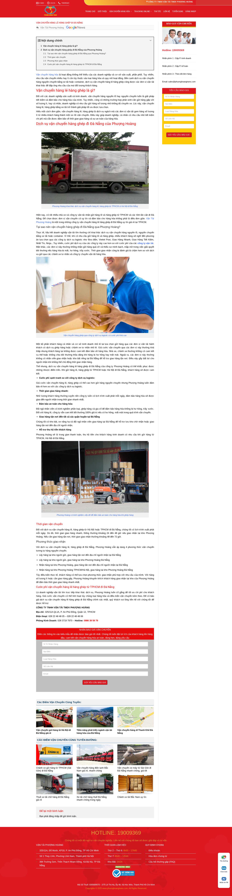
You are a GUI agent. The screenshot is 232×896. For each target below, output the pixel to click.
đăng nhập (54, 816)
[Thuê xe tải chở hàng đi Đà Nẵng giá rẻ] (54, 784)
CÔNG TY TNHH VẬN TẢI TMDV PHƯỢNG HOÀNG (170, 2)
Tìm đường (224, 861)
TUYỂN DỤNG (177, 11)
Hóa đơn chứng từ (158, 856)
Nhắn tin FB (224, 882)
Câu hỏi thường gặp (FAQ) (162, 862)
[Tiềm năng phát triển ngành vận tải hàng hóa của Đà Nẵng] (95, 717)
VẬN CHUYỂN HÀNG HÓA (119, 11)
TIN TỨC (157, 11)
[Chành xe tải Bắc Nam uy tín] (135, 784)
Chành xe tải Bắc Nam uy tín (131, 797)
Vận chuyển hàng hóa (47, 74)
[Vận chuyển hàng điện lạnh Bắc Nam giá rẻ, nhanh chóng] (95, 754)
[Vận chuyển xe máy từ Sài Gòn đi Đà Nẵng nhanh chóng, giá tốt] (135, 754)
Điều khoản (154, 850)
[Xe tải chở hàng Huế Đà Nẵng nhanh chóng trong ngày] (95, 784)
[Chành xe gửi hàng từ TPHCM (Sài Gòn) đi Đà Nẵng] (54, 754)
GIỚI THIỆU (102, 11)
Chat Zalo (223, 871)
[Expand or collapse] (150, 40)
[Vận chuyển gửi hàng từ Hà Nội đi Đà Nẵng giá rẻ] (54, 717)
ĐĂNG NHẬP (191, 11)
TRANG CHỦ (90, 11)
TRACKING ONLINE (142, 11)
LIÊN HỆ (166, 11)
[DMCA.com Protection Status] (122, 866)
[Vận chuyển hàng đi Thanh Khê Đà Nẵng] (135, 717)
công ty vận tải (145, 243)
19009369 (178, 50)
